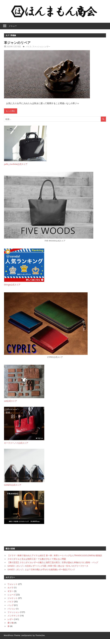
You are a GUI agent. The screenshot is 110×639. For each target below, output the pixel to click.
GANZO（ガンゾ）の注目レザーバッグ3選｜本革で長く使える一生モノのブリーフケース (48, 565)
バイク (28, 46)
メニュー (13, 25)
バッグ (11, 605)
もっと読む (10, 111)
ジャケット (13, 598)
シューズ (12, 594)
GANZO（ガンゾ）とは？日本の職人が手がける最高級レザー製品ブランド (41, 569)
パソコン (12, 608)
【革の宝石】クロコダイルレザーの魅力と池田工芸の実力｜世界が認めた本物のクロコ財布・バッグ (53, 562)
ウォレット (13, 584)
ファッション (38, 46)
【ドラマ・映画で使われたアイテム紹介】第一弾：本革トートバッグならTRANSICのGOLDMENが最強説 (55, 555)
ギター (11, 591)
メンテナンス (14, 615)
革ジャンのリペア (17, 42)
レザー (47, 46)
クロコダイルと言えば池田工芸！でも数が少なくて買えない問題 (37, 559)
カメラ (11, 587)
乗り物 (11, 622)
